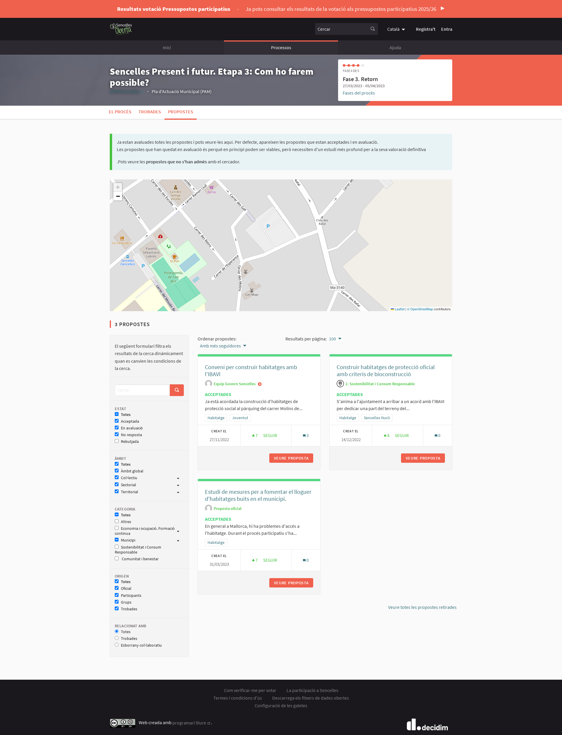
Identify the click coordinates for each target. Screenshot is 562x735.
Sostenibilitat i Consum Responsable (138, 550)
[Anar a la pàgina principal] (121, 29)
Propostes (180, 111)
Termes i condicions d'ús (237, 698)
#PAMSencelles (127, 91)
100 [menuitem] (332, 338)
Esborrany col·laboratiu (141, 645)
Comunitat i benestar (140, 558)
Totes (126, 414)
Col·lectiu (129, 477)
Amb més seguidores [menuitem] (220, 345)
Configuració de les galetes (281, 705)
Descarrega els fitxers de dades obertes (310, 698)
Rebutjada (130, 441)
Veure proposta (293, 458)
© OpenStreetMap (420, 308)
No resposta (131, 434)
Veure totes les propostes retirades (422, 607)
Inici (167, 47)
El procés (120, 111)
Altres (126, 521)
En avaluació (132, 428)
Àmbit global (132, 471)
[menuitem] (397, 29)
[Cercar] (372, 29)
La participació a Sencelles (312, 690)
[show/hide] (180, 477)
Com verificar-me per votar (250, 690)
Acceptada (130, 421)
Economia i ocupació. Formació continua (145, 531)
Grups (126, 602)
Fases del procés (359, 93)
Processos (281, 47)
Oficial (126, 588)
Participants (131, 595)
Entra (446, 29)
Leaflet (399, 308)
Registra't (426, 29)
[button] (117, 187)
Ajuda (395, 47)
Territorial (129, 491)
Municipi (128, 540)
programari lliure (191, 723)
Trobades (149, 111)
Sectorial (128, 484)
